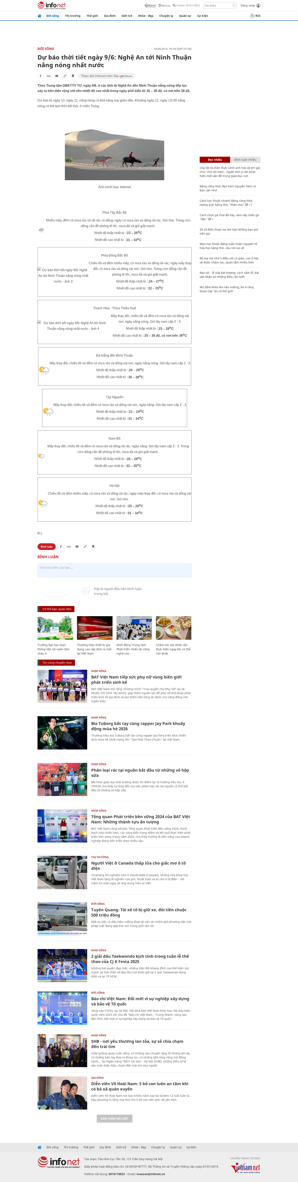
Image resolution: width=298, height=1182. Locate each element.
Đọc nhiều (215, 160)
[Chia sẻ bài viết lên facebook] (41, 76)
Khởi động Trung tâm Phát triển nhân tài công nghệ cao (133, 649)
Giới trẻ (127, 16)
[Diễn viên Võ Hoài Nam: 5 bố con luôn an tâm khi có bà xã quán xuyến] (62, 1093)
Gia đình (110, 16)
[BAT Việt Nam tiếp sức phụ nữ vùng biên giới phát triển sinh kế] (62, 686)
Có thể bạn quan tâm (57, 609)
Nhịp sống (98, 671)
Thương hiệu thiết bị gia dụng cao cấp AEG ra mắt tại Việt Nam (94, 649)
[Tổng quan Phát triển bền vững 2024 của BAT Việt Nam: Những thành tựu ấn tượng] (62, 825)
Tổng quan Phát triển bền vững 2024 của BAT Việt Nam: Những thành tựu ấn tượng (140, 819)
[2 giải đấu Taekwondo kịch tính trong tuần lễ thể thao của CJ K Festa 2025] (62, 965)
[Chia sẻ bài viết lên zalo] (49, 76)
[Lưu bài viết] (73, 76)
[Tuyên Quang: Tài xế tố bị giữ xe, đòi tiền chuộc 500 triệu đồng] (62, 919)
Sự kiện (202, 16)
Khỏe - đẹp (145, 16)
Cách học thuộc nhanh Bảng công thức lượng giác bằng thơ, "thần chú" (226, 203)
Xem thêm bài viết (114, 1119)
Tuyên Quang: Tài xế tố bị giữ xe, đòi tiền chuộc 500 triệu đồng (139, 912)
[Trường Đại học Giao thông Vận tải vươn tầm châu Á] (55, 628)
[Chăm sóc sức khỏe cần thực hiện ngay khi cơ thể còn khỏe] (173, 628)
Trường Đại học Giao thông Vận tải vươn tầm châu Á (54, 649)
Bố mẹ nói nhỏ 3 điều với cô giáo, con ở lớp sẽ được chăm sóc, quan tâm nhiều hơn (229, 260)
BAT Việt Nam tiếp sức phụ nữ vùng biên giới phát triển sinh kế (136, 679)
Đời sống (52, 16)
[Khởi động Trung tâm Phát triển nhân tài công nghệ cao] (134, 628)
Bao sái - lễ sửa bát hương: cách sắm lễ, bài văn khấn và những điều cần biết (229, 275)
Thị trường (72, 16)
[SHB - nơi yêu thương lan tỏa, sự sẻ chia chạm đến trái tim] (62, 1050)
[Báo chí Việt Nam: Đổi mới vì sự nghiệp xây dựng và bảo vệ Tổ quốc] (62, 1008)
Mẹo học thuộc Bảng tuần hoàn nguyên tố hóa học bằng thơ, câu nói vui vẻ (228, 246)
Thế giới (92, 16)
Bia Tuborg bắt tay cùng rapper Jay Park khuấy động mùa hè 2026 (138, 726)
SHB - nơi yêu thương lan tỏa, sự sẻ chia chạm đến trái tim (137, 1044)
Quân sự (185, 16)
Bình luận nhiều (245, 160)
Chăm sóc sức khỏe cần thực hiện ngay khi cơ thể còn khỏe (173, 649)
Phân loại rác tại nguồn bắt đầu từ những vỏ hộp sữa (140, 772)
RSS (257, 16)
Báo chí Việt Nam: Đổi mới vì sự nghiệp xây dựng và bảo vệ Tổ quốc (140, 1001)
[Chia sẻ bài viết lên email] (57, 76)
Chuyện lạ (166, 16)
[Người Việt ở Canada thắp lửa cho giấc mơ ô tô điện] (62, 872)
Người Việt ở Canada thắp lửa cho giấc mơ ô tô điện (138, 865)
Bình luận (47, 546)
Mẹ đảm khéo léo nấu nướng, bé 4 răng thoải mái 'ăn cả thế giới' (227, 289)
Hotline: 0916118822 (188, 5)
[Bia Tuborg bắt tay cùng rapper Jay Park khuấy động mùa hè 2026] (62, 732)
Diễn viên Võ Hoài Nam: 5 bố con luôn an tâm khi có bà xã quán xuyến (139, 1086)
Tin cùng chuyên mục (57, 662)
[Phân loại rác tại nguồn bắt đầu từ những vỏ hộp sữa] (62, 779)
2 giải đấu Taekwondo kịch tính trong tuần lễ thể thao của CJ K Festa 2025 (140, 958)
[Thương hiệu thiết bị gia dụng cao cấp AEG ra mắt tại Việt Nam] (95, 628)
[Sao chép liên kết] (65, 76)
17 (250, 205)
